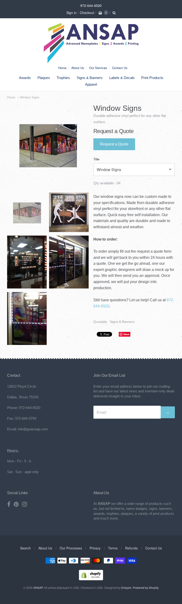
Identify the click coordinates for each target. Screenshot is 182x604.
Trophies (63, 78)
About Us (77, 67)
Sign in (71, 12)
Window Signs (29, 97)
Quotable (100, 322)
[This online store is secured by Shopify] (91, 578)
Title (96, 159)
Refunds (131, 548)
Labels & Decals (122, 78)
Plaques (43, 78)
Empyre (126, 587)
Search (25, 548)
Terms (113, 548)
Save (126, 334)
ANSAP (38, 587)
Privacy (95, 548)
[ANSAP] (91, 61)
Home (62, 67)
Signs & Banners (90, 78)
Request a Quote (114, 144)
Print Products (152, 78)
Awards (25, 78)
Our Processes (71, 548)
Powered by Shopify (145, 587)
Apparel (91, 84)
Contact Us (119, 67)
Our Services (98, 67)
